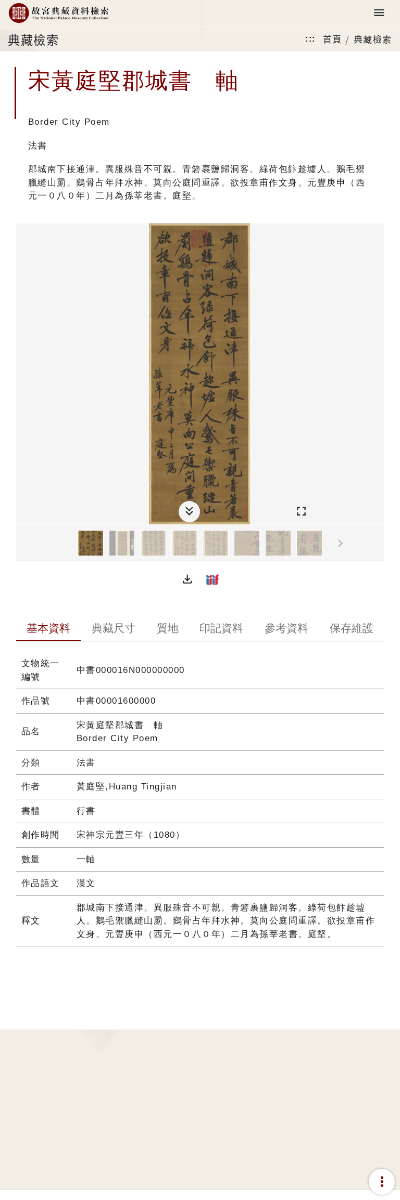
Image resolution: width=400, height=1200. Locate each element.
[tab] (48, 629)
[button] (187, 579)
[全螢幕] (301, 511)
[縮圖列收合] (189, 511)
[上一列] (24, 543)
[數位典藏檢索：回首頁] (58, 13)
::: (310, 38)
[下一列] (376, 543)
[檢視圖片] (91, 543)
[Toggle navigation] (379, 13)
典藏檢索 (373, 38)
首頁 (332, 38)
